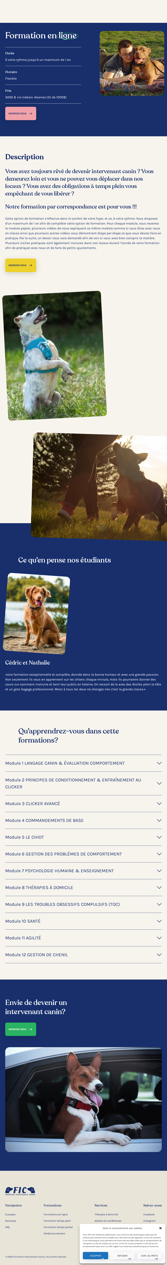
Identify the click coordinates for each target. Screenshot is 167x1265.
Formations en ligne (56, 1214)
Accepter (95, 1255)
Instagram (149, 1220)
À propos (10, 1214)
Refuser (122, 1255)
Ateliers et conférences (108, 1220)
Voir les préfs (149, 1255)
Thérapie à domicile (106, 1214)
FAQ (7, 1227)
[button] (160, 1228)
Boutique (10, 1220)
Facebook (149, 1214)
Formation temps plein (57, 1220)
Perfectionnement (54, 1233)
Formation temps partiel (58, 1227)
